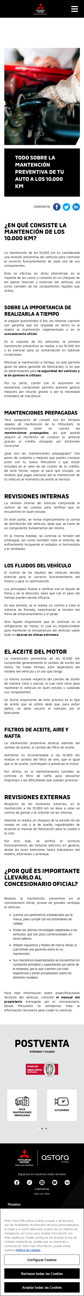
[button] (38, 1129)
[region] (42, 1252)
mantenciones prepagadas (26, 432)
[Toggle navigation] (75, 9)
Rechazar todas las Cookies (42, 1273)
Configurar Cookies (42, 1260)
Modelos (14, 1204)
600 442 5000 (42, 1193)
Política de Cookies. (28, 1250)
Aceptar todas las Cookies (42, 1287)
